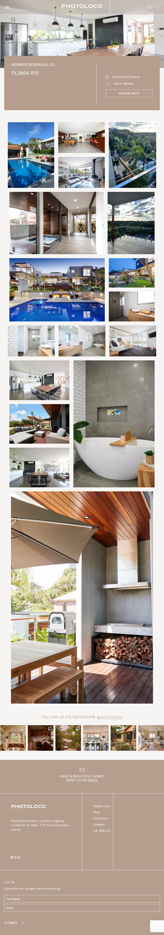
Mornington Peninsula (30, 64)
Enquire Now (129, 93)
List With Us (101, 830)
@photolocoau (110, 717)
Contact (99, 824)
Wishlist (156, 8)
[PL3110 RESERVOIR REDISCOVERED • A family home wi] (96, 738)
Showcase (100, 818)
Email (93, 780)
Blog (96, 812)
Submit (14, 922)
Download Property (126, 76)
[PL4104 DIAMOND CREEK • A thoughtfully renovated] (13, 738)
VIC (52, 64)
